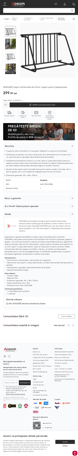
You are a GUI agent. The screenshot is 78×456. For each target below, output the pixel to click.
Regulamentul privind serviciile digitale (62, 375)
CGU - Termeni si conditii (63, 369)
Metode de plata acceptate (64, 352)
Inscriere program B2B (40, 360)
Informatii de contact (40, 354)
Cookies (57, 366)
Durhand (43, 180)
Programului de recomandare (43, 357)
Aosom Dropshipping (40, 372)
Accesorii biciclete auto (47, 19)
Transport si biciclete (28, 19)
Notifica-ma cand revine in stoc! (43, 105)
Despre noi (36, 352)
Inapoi (7, 19)
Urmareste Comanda (40, 395)
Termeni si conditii (61, 363)
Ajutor (35, 388)
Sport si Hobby (14, 19)
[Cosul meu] (73, 4)
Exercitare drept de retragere (39, 391)
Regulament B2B (38, 363)
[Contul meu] (64, 4)
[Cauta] (72, 10)
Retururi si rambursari (62, 357)
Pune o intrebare (66, 316)
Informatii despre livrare (63, 354)
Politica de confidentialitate (15, 394)
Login (35, 379)
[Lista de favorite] (56, 4)
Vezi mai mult (59, 325)
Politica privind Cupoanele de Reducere (65, 380)
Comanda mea (38, 382)
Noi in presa (37, 369)
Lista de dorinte (38, 385)
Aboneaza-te (25, 383)
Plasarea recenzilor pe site (64, 372)
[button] (39, 146)
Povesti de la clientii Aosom (42, 366)
